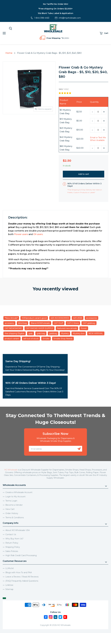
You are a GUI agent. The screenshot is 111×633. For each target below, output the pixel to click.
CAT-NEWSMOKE (13, 328)
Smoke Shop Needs (62, 338)
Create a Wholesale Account (18, 492)
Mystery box (78, 333)
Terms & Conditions (14, 517)
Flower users (21, 234)
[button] (65, 93)
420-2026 (77, 318)
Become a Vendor (14, 505)
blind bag (22, 323)
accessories (91, 318)
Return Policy (11, 543)
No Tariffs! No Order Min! (55, 4)
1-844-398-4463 (41, 18)
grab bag (41, 333)
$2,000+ (65, 38)
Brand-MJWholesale (40, 323)
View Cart (9, 509)
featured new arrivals (67, 328)
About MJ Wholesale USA (17, 530)
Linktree (9, 585)
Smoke (46, 338)
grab (30, 333)
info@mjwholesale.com (70, 18)
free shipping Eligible (14, 333)
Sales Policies (11, 551)
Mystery (65, 333)
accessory (9, 323)
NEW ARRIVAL (96, 333)
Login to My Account (15, 496)
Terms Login (11, 501)
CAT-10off (58, 323)
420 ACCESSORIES (60, 318)
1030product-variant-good (34, 318)
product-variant (12, 338)
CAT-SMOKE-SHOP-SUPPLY (39, 328)
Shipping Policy (12, 547)
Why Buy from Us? (14, 538)
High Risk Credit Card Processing (21, 555)
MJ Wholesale (11, 470)
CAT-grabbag (89, 323)
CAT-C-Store (73, 323)
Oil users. (38, 234)
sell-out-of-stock (31, 338)
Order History (11, 513)
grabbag (53, 333)
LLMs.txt (9, 568)
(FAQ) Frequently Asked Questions (21, 581)
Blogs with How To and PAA (18, 572)
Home (8, 53)
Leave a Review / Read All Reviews (21, 576)
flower (84, 328)
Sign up (79, 448)
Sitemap (9, 589)
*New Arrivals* (11, 318)
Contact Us (10, 534)
